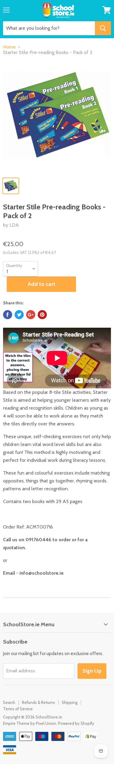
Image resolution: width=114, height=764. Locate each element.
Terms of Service (18, 708)
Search (9, 702)
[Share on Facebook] (7, 314)
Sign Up (92, 671)
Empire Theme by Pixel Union (29, 723)
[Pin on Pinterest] (42, 314)
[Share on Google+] (30, 314)
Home (9, 47)
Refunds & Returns (38, 702)
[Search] (103, 28)
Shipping (70, 702)
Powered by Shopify (76, 723)
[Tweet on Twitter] (19, 314)
